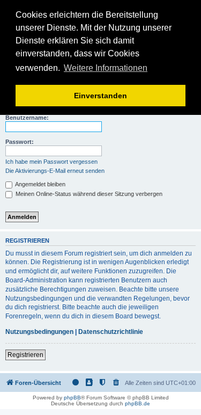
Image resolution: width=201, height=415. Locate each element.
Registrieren (25, 355)
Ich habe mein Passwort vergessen (51, 161)
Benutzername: (27, 117)
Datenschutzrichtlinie (110, 332)
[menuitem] (116, 382)
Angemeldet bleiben (39, 184)
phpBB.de (137, 403)
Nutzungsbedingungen (39, 332)
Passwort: (19, 142)
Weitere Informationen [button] (105, 67)
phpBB (72, 398)
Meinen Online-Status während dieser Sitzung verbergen (88, 194)
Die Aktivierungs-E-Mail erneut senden (55, 171)
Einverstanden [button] (100, 95)
